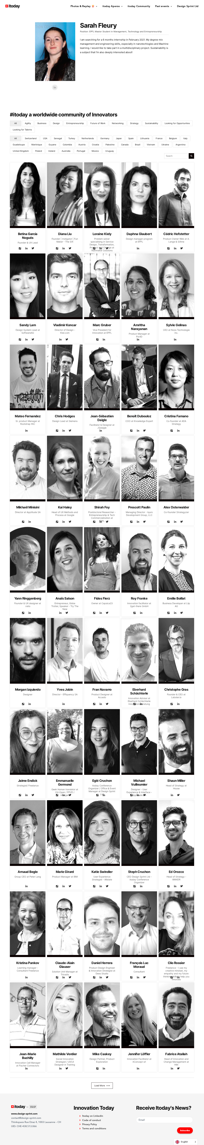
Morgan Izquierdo (27, 689)
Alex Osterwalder (176, 507)
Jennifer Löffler (139, 1054)
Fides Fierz (102, 598)
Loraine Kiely (102, 234)
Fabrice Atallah (176, 1054)
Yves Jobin (65, 689)
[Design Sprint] (24, 1107)
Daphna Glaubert (139, 234)
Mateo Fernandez (27, 416)
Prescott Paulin (139, 507)
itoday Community (139, 6)
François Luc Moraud (139, 965)
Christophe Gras (176, 689)
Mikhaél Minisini (27, 507)
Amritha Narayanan (139, 327)
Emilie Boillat (176, 598)
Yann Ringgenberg (27, 598)
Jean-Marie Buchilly (27, 1056)
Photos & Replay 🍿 (83, 6)
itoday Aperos (111, 6)
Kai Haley (65, 507)
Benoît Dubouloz (139, 416)
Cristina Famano (176, 416)
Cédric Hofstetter (176, 234)
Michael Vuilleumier (139, 782)
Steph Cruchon (139, 872)
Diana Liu (65, 234)
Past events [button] (162, 6)
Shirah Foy (102, 507)
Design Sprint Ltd (188, 6)
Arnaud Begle (28, 872)
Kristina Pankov (27, 963)
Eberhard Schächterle (139, 691)
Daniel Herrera (102, 963)
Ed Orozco (176, 872)
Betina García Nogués (27, 236)
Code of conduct (91, 1120)
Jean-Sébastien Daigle (102, 418)
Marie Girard (65, 872)
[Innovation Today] (12, 6)
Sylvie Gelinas (176, 325)
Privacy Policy (89, 1124)
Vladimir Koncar (64, 325)
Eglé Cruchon (102, 781)
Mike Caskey (101, 1054)
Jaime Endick (27, 781)
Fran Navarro (102, 689)
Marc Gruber (102, 325)
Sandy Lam (27, 325)
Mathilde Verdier (65, 1054)
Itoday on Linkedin (92, 1115)
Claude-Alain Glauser (64, 965)
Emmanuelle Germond (65, 782)
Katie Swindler (102, 872)
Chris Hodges (65, 416)
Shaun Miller (176, 781)
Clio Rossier (176, 963)
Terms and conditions (94, 1128)
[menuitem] (85, 6)
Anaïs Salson (64, 598)
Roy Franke (139, 598)
